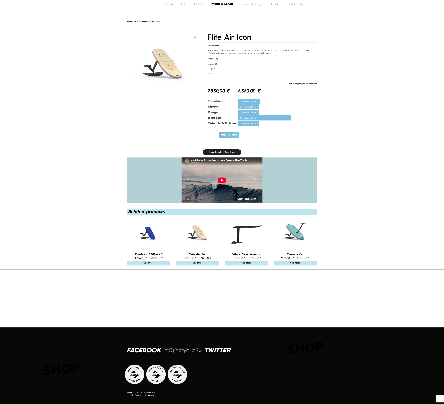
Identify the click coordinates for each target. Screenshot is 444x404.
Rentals (198, 4)
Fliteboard (145, 21)
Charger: (213, 112)
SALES (136, 21)
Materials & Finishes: (222, 123)
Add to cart (229, 134)
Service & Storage (252, 4)
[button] (195, 37)
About (274, 4)
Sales (183, 4)
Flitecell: (213, 106)
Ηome (169, 4)
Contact (290, 4)
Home (129, 21)
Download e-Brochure (222, 152)
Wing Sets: (215, 118)
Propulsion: (215, 101)
